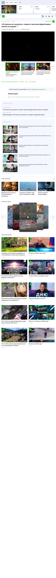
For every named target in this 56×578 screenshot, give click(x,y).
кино (26, 81)
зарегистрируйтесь (39, 89)
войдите (29, 89)
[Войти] (49, 16)
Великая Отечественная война (9, 81)
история (21, 81)
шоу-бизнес (33, 81)
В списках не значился (7, 29)
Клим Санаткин (25, 29)
